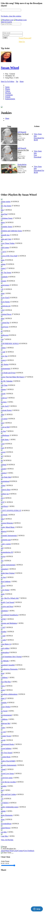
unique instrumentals (8, 565)
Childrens (4, 719)
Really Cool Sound (7, 602)
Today (3, 728)
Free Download (37, 156)
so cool (3, 732)
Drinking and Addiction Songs (11, 231)
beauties (3, 786)
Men (2, 519)
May (2, 210)
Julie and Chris (6, 239)
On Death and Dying (8, 373)
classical (4, 473)
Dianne (3, 389)
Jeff (2, 548)
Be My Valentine (7, 381)
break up (4, 398)
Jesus (2, 819)
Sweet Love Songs (7, 773)
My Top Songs (6, 206)
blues (2, 260)
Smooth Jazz (5, 235)
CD (2, 289)
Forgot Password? (25, 38)
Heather (3, 632)
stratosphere (5, 652)
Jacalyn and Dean (7, 606)
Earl (2, 790)
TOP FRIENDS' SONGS (10, 343)
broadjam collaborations (9, 694)
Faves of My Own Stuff (9, 256)
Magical (3, 531)
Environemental (6, 715)
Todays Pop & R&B (8, 761)
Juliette (3, 811)
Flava (3, 686)
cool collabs (5, 648)
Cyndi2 (3, 640)
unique (3, 264)
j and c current (6, 544)
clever (3, 586)
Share (22, 81)
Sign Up (22, 42)
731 (2, 799)
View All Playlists (7, 840)
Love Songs (5, 590)
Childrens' (4, 677)
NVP (2, 502)
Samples (4, 702)
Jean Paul (4, 214)
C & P (3, 627)
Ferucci (3, 360)
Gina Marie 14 (6, 644)
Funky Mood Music (8, 527)
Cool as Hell (5, 427)
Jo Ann (3, 431)
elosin (3, 690)
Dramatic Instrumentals (9, 535)
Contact (20, 851)
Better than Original (8, 573)
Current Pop (5, 323)
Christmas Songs (6, 218)
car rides (4, 832)
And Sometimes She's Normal (11, 657)
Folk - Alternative (21, 155)
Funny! (3, 268)
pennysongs (5, 285)
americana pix (5, 306)
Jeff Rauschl (22, 132)
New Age (4, 356)
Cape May (4, 836)
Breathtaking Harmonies (9, 669)
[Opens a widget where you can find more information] (37, 909)
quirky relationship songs (9, 807)
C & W (3, 252)
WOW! (3, 619)
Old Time (4, 385)
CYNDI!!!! (5, 803)
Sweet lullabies (6, 748)
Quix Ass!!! (5, 406)
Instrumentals (5, 368)
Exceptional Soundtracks (9, 615)
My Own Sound (6, 753)
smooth (3, 469)
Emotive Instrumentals (8, 765)
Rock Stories (5, 302)
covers (3, 452)
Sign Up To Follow (7, 81)
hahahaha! (4, 611)
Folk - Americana (21, 137)
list (2, 460)
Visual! (3, 769)
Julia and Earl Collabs (8, 794)
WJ (2, 456)
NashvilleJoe (22, 164)
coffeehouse (5, 435)
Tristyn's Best (5, 490)
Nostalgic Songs (6, 227)
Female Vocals (6, 736)
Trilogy (3, 348)
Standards (4, 277)
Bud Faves (4, 327)
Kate (2, 673)
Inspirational (5, 481)
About (3, 851)
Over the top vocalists (8, 782)
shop (2, 318)
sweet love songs (7, 778)
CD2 (2, 310)
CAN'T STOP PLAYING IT (11, 510)
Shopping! (4, 569)
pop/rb (3, 394)
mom (2, 293)
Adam (3, 485)
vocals (3, 740)
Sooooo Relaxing (7, 523)
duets (2, 594)
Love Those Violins (8, 243)
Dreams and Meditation (9, 623)
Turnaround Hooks (7, 744)
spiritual (3, 465)
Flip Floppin (22, 166)
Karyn (3, 556)
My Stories (4, 364)
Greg (2, 444)
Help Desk (9, 851)
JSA (2, 498)
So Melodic (5, 661)
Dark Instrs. (5, 439)
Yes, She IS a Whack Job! (10, 598)
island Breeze (5, 828)
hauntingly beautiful (8, 665)
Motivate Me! (5, 723)
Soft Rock (4, 506)
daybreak (4, 515)
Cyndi (3, 352)
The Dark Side (6, 477)
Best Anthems (5, 581)
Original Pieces (6, 314)
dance (3, 222)
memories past (6, 540)
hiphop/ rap (5, 494)
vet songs (4, 419)
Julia (2, 414)
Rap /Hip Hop (6, 682)
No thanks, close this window (11, 16)
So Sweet (4, 711)
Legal (15, 851)
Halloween (4, 335)
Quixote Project (6, 410)
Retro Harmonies (7, 815)
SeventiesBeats (6, 824)
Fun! (2, 448)
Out (2, 339)
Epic (2, 423)
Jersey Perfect (5, 707)
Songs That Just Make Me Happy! (13, 377)
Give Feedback (29, 851)
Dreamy (3, 281)
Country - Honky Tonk (22, 169)
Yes (2, 561)
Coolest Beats (5, 757)
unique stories (5, 201)
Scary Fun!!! (5, 298)
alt (2, 331)
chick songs (5, 247)
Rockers (4, 402)
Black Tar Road (23, 134)
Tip (17, 81)
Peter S (3, 698)
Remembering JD (7, 552)
